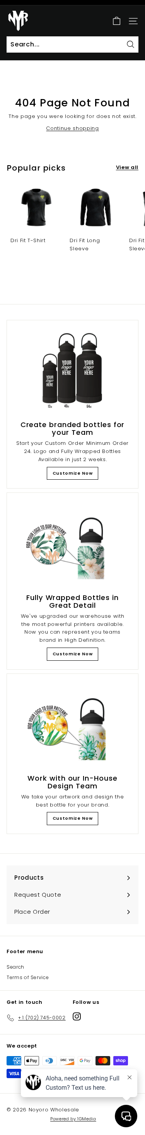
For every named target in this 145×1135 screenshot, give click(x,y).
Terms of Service (28, 977)
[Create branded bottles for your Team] (72, 371)
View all (127, 167)
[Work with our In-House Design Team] (72, 725)
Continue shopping (72, 128)
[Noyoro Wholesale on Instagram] (77, 1016)
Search (15, 967)
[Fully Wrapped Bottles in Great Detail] (72, 544)
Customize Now (72, 473)
